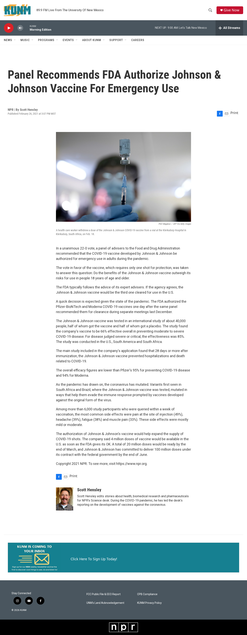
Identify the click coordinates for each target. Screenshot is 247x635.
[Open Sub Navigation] (15, 40)
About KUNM (91, 40)
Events (68, 40)
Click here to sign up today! (94, 559)
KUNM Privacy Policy (149, 602)
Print (234, 112)
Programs (46, 40)
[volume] (20, 28)
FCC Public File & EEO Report (103, 594)
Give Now (231, 10)
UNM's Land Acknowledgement (105, 602)
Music (25, 40)
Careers (137, 40)
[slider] (26, 28)
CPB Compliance (147, 594)
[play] (9, 28)
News (8, 40)
